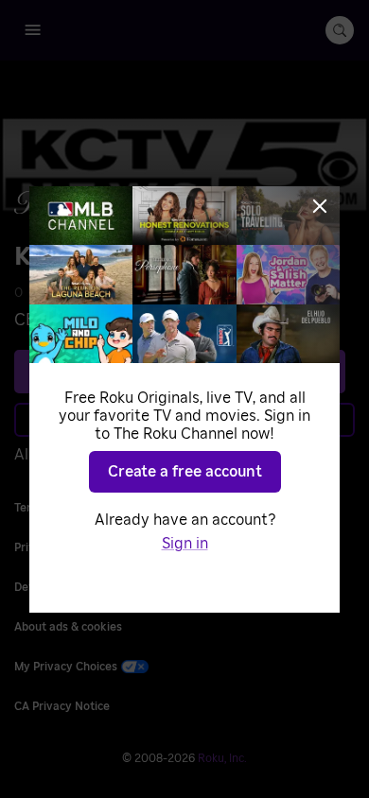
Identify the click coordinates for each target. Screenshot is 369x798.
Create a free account (185, 471)
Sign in (185, 543)
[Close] (320, 206)
